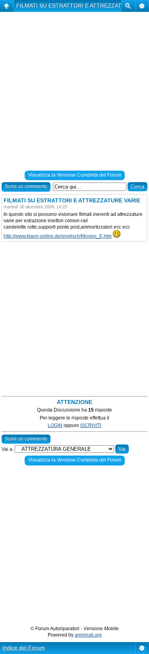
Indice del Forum (23, 647)
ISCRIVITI (90, 425)
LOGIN (55, 425)
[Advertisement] (74, 92)
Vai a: (8, 449)
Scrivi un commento (26, 186)
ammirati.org (88, 635)
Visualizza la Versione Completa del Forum (74, 175)
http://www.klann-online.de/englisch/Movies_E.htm (58, 236)
